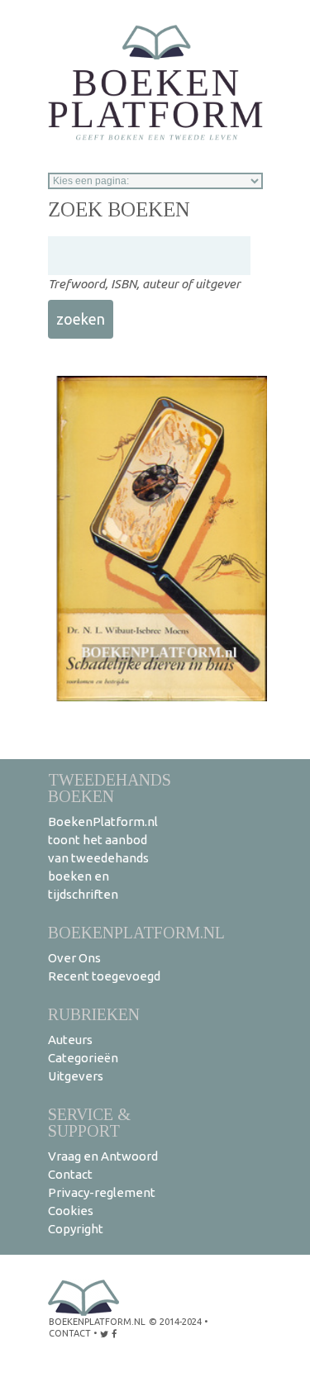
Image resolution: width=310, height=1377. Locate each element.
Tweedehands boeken (109, 788)
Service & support (89, 1122)
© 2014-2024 (175, 1322)
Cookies (70, 1211)
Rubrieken (94, 1014)
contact (70, 1333)
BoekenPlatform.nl (136, 932)
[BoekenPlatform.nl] (155, 77)
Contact (70, 1174)
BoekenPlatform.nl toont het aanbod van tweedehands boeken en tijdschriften (103, 857)
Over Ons (74, 958)
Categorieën (83, 1058)
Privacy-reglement (101, 1192)
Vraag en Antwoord (103, 1156)
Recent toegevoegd (104, 976)
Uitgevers (75, 1076)
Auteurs (70, 1040)
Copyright (75, 1229)
